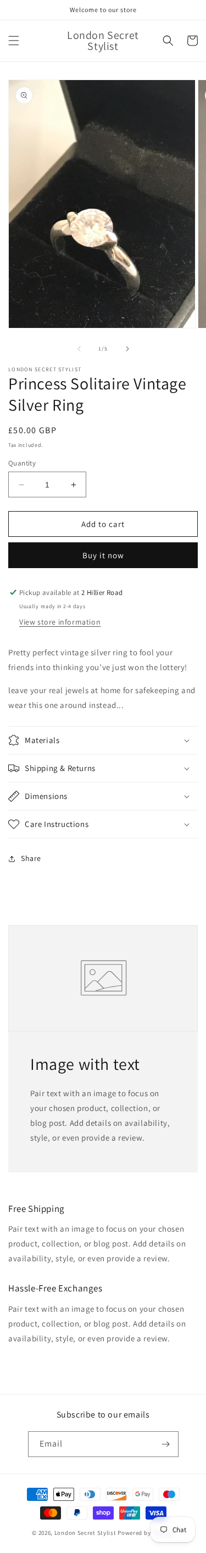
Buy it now (103, 555)
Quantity (22, 463)
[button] (14, 41)
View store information (60, 622)
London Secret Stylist (85, 1533)
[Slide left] (79, 349)
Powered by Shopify (146, 1533)
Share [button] (31, 858)
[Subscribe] (166, 1444)
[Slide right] (127, 349)
